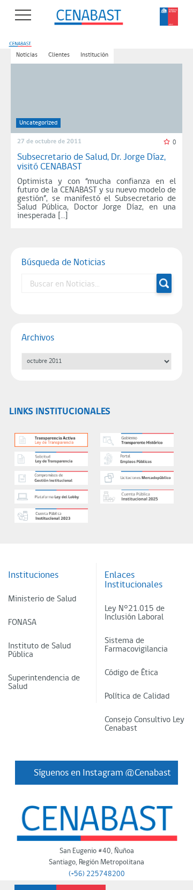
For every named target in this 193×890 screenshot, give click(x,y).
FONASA (22, 622)
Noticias (27, 55)
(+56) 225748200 (97, 874)
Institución (94, 55)
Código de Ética (131, 673)
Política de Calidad (137, 696)
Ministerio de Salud (42, 599)
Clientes (59, 55)
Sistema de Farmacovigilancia (136, 645)
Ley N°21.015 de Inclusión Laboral (135, 613)
